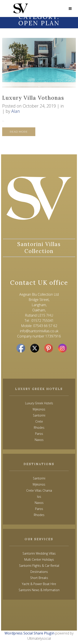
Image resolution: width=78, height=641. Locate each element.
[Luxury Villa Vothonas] (39, 62)
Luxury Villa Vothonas (33, 97)
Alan (15, 111)
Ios (39, 496)
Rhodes (39, 515)
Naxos (39, 503)
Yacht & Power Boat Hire (39, 584)
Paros (39, 509)
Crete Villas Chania (39, 490)
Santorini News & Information (39, 590)
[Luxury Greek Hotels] (20, 8)
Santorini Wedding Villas (39, 553)
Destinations (39, 572)
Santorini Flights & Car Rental (39, 565)
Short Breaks (39, 578)
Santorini (39, 478)
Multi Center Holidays (39, 559)
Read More (19, 131)
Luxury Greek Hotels (39, 403)
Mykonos (39, 484)
